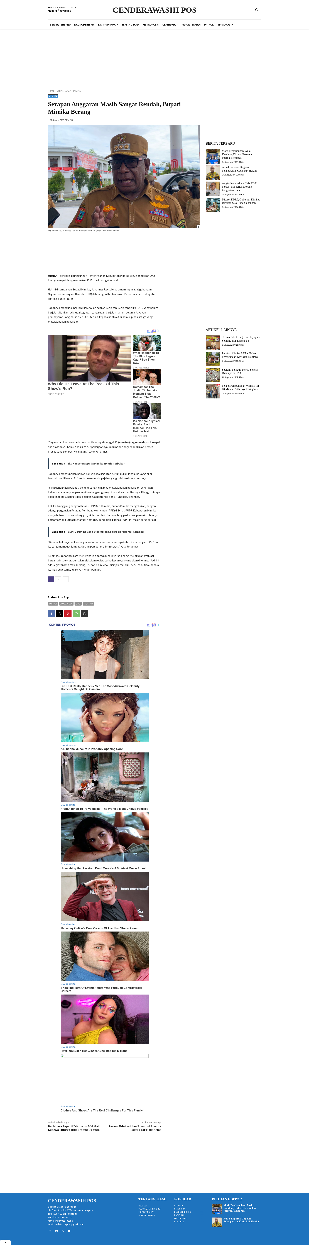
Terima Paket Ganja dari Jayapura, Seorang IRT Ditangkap (241, 339)
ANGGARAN (66, 603)
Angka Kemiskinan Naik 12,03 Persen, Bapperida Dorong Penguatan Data (239, 187)
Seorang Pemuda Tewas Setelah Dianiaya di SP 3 (240, 371)
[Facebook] (51, 613)
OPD (78, 603)
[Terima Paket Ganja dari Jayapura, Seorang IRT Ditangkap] (213, 342)
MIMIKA (77, 90)
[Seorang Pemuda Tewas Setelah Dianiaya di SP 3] (213, 375)
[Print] (84, 613)
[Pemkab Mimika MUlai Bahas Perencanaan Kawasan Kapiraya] (213, 359)
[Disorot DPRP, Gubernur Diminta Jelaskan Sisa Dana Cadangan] (213, 205)
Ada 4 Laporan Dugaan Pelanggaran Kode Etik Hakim (241, 1220)
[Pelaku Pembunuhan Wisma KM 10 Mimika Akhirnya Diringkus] (213, 391)
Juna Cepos (65, 597)
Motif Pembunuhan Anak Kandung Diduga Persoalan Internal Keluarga (237, 154)
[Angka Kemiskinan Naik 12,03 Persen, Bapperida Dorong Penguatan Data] (213, 189)
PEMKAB (88, 603)
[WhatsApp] (76, 613)
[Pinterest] (68, 613)
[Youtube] (69, 1231)
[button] (256, 10)
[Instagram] (56, 1231)
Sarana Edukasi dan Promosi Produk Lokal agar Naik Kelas (134, 1128)
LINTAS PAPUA (64, 90)
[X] (59, 613)
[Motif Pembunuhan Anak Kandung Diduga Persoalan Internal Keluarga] (213, 156)
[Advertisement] (154, 55)
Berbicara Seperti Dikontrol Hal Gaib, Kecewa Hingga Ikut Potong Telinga (74, 1128)
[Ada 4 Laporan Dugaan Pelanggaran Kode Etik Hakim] (213, 172)
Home (51, 90)
